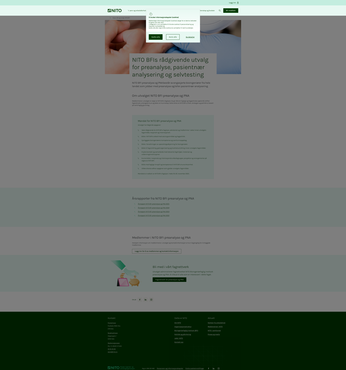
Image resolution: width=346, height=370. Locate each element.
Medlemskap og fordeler (206, 11)
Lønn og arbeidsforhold (138, 11)
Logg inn (232, 3)
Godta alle (155, 37)
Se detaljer (190, 37)
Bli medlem (231, 10)
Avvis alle (173, 37)
